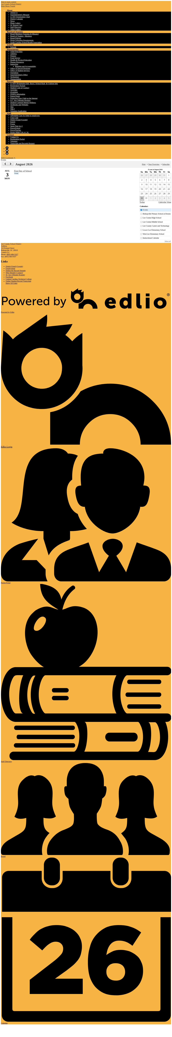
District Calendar (16, 19)
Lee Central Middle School (153, 222)
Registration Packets (17, 86)
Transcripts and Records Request (22, 143)
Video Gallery (15, 29)
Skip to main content (8, 2)
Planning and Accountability (25, 66)
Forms (12, 124)
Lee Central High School (152, 218)
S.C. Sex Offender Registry (20, 100)
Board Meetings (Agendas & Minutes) (24, 34)
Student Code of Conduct (19, 88)
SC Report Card (16, 25)
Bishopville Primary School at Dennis (157, 214)
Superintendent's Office (19, 75)
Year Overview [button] (153, 164)
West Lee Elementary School (153, 234)
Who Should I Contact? (14, 273)
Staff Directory (15, 27)
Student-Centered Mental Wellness (23, 103)
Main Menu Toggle (8, 6)
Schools (13, 47)
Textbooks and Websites (19, 105)
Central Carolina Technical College (19, 279)
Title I (12, 109)
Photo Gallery (15, 23)
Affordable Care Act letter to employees (25, 116)
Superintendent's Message (19, 15)
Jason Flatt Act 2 (16, 126)
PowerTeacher (15, 130)
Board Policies (15, 38)
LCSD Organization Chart (20, 17)
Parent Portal (15, 96)
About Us (14, 13)
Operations (14, 73)
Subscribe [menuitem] (166, 164)
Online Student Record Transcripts (18, 281)
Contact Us (14, 137)
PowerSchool (15, 128)
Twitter (7, 150)
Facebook (7, 147)
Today (142, 202)
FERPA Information (17, 94)
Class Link (14, 118)
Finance (13, 56)
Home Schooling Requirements (21, 40)
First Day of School (23, 171)
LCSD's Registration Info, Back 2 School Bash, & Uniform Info (34, 84)
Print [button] (143, 164)
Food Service (15, 58)
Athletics (13, 54)
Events (145, 210)
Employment (10, 269)
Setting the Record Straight (16, 271)
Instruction (14, 64)
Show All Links (11, 283)
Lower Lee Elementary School (154, 230)
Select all (168, 241)
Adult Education (16, 52)
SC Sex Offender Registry (15, 275)
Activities (13, 90)
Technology (14, 77)
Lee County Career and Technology (156, 226)
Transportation (15, 79)
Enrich (12, 122)
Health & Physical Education (21, 60)
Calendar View (165, 202)
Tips (11, 107)
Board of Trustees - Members (21, 36)
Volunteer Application (18, 111)
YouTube (7, 153)
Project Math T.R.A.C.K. (19, 132)
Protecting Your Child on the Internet (23, 98)
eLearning (14, 92)
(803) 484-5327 (12, 254)
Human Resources (17, 62)
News (12, 21)
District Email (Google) (19, 120)
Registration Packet (17, 139)
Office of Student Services (20, 71)
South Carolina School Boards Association (26, 42)
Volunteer (13, 141)
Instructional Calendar (151, 238)
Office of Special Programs (20, 68)
